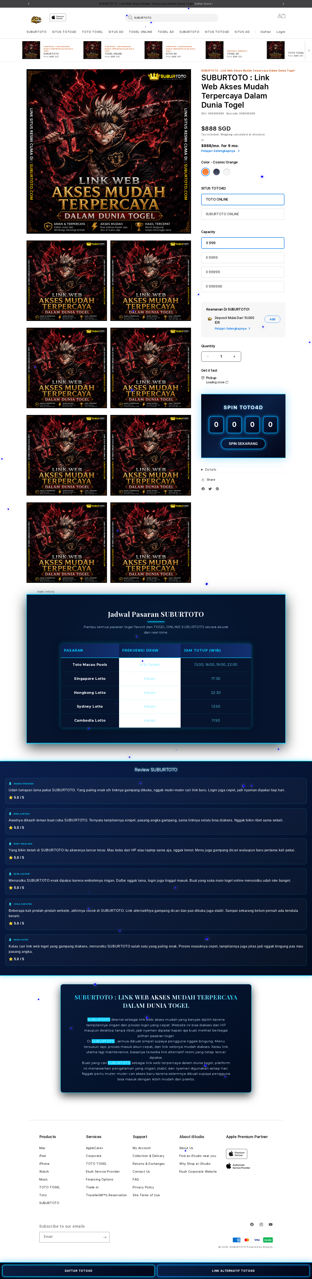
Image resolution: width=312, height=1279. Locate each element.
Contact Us (141, 1171)
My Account (142, 1148)
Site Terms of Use (146, 1195)
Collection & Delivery (149, 1156)
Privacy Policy (143, 1187)
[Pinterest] (218, 490)
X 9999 (212, 258)
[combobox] (172, 17)
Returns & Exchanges (149, 1163)
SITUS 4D (116, 32)
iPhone (44, 1163)
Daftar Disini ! (204, 3)
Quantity (208, 346)
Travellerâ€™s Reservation (106, 1195)
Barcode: (232, 113)
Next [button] (283, 4)
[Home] (36, 20)
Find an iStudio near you (197, 1156)
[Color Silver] (226, 172)
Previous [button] (29, 4)
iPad (42, 1156)
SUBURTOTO (36, 32)
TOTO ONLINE (217, 199)
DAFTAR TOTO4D (79, 1270)
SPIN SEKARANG (243, 444)
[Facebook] (204, 490)
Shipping (227, 134)
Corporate (93, 1156)
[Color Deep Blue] (216, 172)
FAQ (136, 1179)
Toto (43, 1195)
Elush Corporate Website (198, 1171)
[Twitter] (211, 490)
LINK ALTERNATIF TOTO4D (233, 1270)
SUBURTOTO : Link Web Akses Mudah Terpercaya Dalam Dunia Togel (156, 3)
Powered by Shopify (260, 1247)
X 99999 (213, 272)
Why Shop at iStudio (195, 1163)
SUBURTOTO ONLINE (222, 214)
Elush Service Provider (103, 1171)
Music (43, 1179)
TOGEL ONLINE (140, 32)
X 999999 (214, 286)
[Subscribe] (104, 1237)
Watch (44, 1171)
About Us (186, 1148)
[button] (36, 32)
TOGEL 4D (166, 32)
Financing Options (99, 1179)
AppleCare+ (94, 1148)
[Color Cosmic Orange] (205, 172)
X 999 (211, 243)
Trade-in (92, 1187)
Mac (42, 1148)
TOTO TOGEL (92, 32)
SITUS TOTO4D (64, 32)
